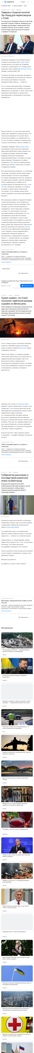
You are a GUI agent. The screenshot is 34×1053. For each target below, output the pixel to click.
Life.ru (10, 295)
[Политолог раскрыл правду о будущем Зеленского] (17, 670)
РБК (13, 9)
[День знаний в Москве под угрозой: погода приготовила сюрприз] (17, 952)
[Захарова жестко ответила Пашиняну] (17, 926)
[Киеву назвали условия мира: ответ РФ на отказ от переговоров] (17, 901)
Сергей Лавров (24, 62)
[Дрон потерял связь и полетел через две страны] (17, 773)
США (19, 66)
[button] (17, 44)
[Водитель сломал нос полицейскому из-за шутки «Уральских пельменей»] (17, 721)
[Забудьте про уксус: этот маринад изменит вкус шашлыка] (17, 875)
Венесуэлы (22, 348)
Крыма (28, 227)
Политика (18, 9)
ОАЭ (11, 162)
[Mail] (5, 2)
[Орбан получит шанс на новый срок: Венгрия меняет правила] (17, 849)
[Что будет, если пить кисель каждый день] (17, 824)
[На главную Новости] (10, 2)
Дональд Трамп (24, 146)
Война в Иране (18, 5)
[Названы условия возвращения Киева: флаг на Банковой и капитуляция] (17, 977)
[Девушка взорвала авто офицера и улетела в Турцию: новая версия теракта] (17, 1029)
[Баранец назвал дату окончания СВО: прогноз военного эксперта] (17, 747)
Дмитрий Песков (25, 69)
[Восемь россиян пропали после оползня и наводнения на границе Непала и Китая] (17, 1003)
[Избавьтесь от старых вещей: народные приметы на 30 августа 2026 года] (17, 798)
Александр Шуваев (13, 527)
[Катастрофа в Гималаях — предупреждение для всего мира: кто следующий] (17, 644)
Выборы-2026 (7, 5)
